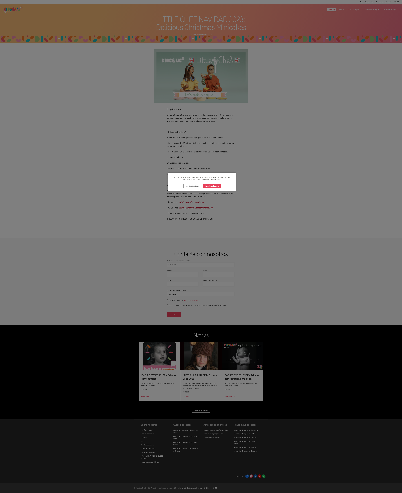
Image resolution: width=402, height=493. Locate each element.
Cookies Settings (192, 186)
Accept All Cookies (212, 186)
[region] (202, 182)
